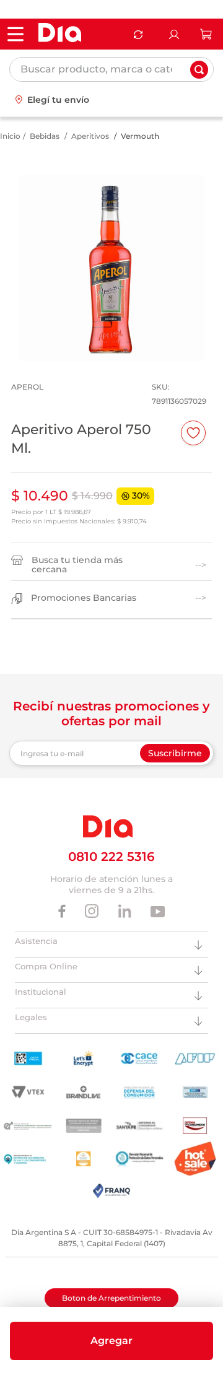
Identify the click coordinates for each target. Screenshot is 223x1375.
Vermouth (140, 136)
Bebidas (44, 136)
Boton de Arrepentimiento (111, 1298)
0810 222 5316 (111, 856)
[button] (111, 1341)
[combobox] (111, 69)
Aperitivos (90, 136)
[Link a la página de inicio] (10, 136)
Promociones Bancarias (83, 598)
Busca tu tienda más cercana (77, 565)
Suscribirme (175, 753)
